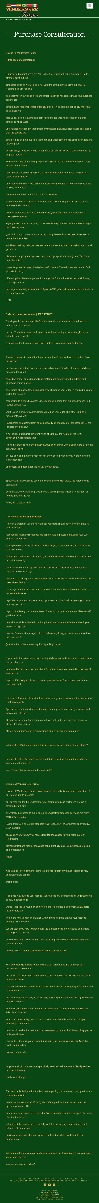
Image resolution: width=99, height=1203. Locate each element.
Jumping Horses (50, 1178)
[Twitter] (49, 1184)
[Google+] (54, 1184)
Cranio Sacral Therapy (21, 1181)
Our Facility (66, 1178)
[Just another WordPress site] (22, 10)
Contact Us (83, 1181)
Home (19, 1178)
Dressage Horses (32, 1178)
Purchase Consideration (47, 1181)
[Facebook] (45, 1184)
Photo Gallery (68, 1181)
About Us (78, 1178)
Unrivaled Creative (55, 1199)
